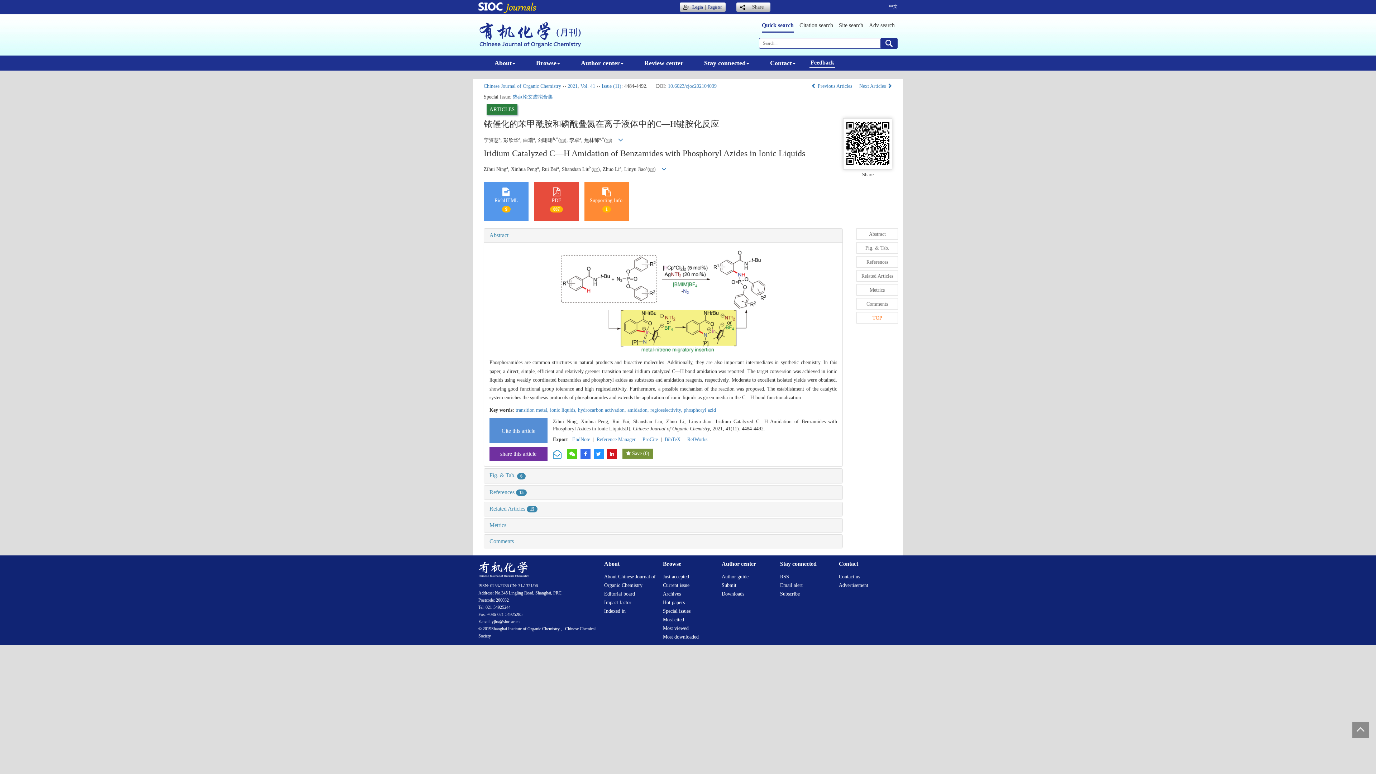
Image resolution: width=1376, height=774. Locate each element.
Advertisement (853, 585)
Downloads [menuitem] (733, 594)
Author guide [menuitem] (735, 576)
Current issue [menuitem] (676, 585)
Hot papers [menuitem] (674, 602)
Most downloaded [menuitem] (681, 637)
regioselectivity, (667, 410)
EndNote (581, 439)
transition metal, (533, 410)
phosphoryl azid (700, 410)
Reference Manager (616, 439)
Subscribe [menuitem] (790, 594)
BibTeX (672, 439)
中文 (893, 6)
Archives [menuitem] (672, 594)
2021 (573, 86)
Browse (546, 63)
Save (637, 453)
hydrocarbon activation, (602, 410)
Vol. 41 (587, 86)
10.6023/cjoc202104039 (692, 86)
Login (697, 7)
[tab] (663, 235)
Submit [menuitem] (729, 585)
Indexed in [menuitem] (615, 611)
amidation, (638, 410)
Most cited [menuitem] (673, 619)
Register (715, 7)
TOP (877, 318)
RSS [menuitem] (784, 576)
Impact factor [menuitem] (617, 602)
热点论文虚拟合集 (533, 97)
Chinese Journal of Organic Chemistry (522, 86)
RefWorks (697, 439)
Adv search (882, 25)
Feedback (822, 62)
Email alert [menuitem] (791, 585)
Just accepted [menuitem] (676, 576)
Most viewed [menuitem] (676, 628)
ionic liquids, (564, 410)
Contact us (849, 576)
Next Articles (873, 86)
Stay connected (725, 63)
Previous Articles (835, 86)
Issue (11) (611, 86)
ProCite (650, 439)
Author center (600, 63)
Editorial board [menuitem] (619, 594)
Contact (781, 63)
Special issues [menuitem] (677, 611)
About (503, 63)
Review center (663, 63)
